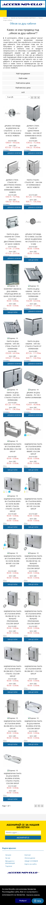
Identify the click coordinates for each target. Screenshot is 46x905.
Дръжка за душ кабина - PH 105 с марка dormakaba (33, 395)
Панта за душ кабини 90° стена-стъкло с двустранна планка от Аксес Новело (12, 239)
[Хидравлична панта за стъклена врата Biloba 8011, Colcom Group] (33, 654)
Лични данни (30, 858)
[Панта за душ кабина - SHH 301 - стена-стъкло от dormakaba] (33, 274)
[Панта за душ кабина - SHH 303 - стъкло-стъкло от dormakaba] (12, 378)
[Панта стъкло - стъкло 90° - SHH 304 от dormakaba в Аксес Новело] (33, 167)
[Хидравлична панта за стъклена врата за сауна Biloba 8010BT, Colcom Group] (12, 541)
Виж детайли (33, 260)
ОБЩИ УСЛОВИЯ (31, 861)
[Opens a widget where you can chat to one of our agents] (37, 901)
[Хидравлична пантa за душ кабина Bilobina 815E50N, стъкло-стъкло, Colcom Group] (12, 758)
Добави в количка (14, 153)
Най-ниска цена (23, 83)
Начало (8, 855)
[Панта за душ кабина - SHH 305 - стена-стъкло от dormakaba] (12, 326)
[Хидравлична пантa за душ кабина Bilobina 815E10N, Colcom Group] (33, 706)
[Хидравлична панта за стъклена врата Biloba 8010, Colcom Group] (12, 706)
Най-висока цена (23, 87)
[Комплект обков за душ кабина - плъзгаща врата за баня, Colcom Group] (12, 274)
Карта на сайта (31, 864)
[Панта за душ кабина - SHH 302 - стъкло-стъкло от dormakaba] (33, 326)
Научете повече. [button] (33, 895)
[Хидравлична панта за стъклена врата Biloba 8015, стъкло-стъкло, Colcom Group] (12, 654)
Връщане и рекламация (10, 862)
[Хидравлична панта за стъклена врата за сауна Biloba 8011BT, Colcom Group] (33, 484)
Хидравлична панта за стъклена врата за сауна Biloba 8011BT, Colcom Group (33, 504)
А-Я (23, 92)
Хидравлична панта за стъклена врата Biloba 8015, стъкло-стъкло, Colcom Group (12, 671)
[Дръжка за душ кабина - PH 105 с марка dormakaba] (33, 378)
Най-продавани (23, 73)
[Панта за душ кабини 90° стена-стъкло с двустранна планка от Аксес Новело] (12, 221)
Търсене (8, 866)
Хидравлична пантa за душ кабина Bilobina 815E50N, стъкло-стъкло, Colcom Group (12, 778)
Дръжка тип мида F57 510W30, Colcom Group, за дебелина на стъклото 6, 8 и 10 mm (33, 239)
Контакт (28, 855)
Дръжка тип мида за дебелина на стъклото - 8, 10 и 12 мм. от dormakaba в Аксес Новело (12, 131)
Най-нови (23, 78)
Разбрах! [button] (23, 901)
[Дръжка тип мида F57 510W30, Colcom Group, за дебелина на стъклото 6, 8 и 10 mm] (33, 221)
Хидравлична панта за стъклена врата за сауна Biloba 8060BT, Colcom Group (33, 449)
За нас (7, 858)
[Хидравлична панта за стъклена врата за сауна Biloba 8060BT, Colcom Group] (33, 429)
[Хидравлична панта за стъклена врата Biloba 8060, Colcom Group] (12, 429)
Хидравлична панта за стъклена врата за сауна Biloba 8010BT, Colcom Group (12, 561)
